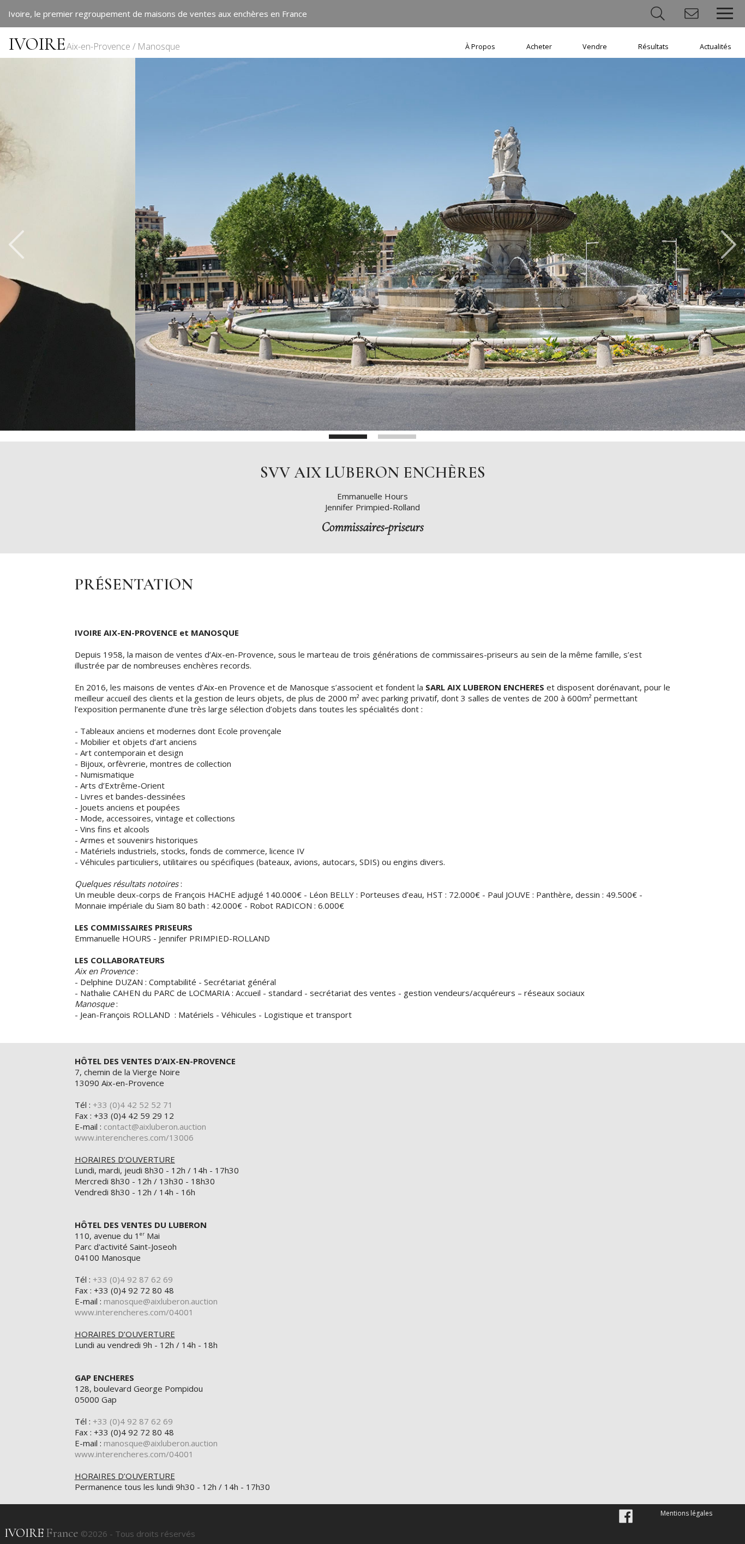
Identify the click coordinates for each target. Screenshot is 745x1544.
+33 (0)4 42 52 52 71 (133, 1104)
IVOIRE (94, 44)
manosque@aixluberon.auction (161, 1301)
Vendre (594, 46)
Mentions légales (686, 1513)
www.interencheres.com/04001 (134, 1312)
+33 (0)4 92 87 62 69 (133, 1279)
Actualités (715, 46)
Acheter (539, 46)
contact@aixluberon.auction (155, 1126)
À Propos (480, 46)
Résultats (653, 46)
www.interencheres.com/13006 (134, 1137)
